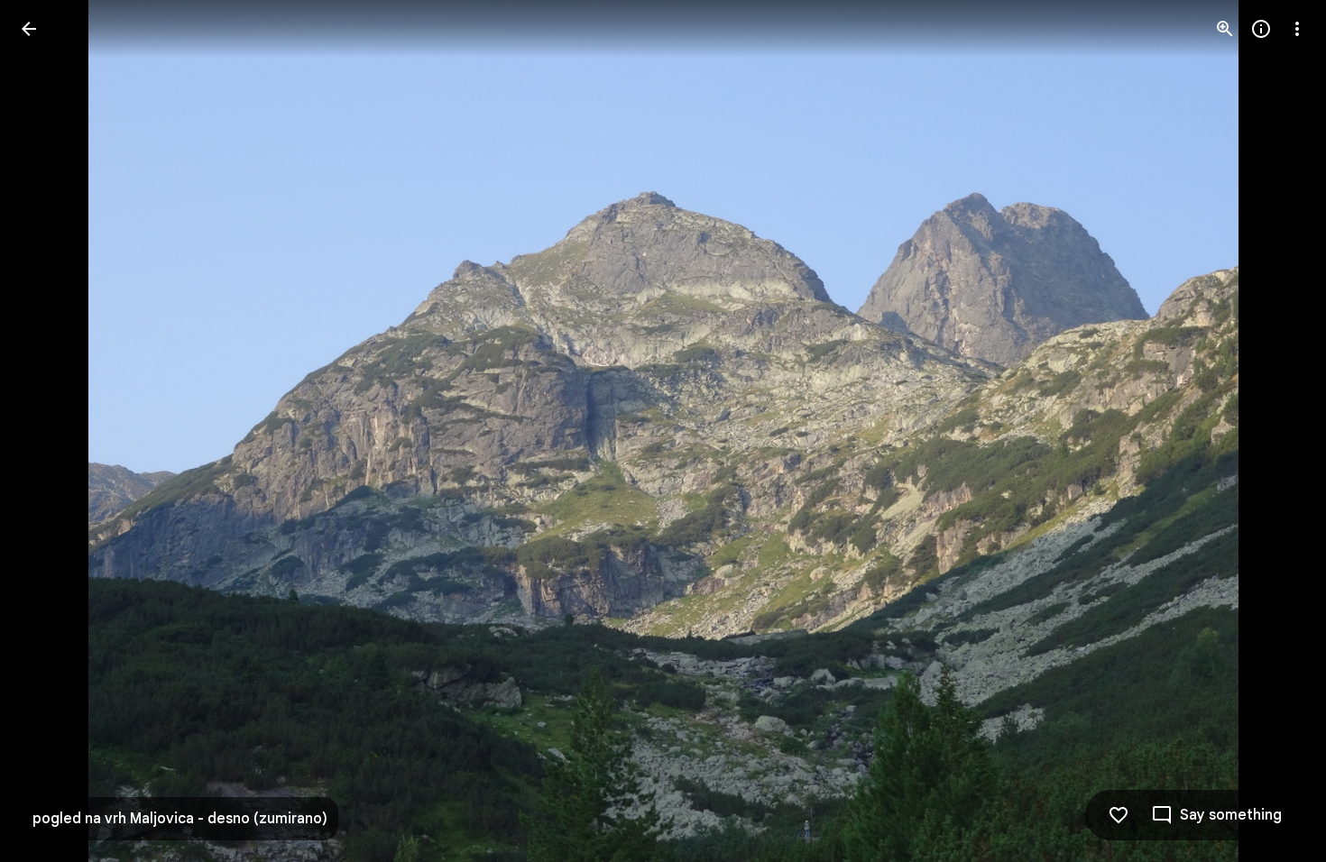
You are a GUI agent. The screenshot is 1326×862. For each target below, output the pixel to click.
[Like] (1118, 815)
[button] (50, 431)
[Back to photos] (29, 28)
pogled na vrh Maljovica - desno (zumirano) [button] (179, 819)
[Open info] (1261, 29)
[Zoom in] (1225, 29)
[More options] (1297, 29)
